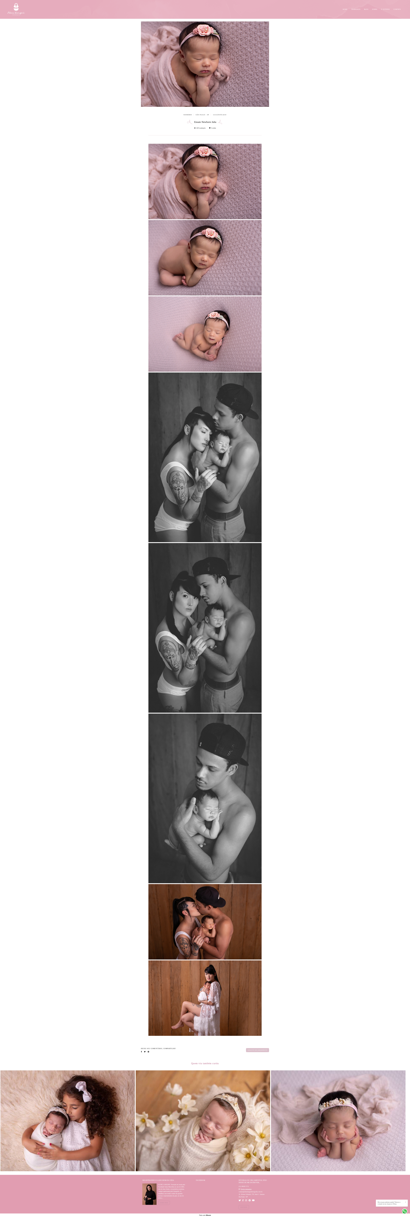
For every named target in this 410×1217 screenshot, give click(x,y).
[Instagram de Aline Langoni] (246, 1200)
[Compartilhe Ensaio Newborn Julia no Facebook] (141, 1052)
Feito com (205, 1215)
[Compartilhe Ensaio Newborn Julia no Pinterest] (148, 1052)
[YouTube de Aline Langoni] (253, 1200)
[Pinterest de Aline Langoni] (250, 1200)
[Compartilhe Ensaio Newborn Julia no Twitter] (145, 1052)
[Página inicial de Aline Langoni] (18, 9)
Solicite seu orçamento (257, 1050)
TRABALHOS (355, 9)
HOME (345, 9)
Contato (243, 1207)
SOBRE (374, 9)
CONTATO (397, 9)
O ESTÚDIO (385, 9)
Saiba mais (164, 1202)
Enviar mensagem (246, 1189)
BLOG (366, 9)
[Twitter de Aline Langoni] (240, 1200)
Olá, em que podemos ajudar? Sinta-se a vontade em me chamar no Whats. (389, 1203)
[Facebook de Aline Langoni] (243, 1200)
